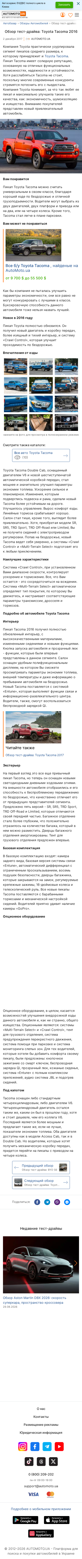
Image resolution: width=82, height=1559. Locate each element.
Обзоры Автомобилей (34, 23)
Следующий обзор (39, 1181)
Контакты (41, 1417)
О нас (41, 1409)
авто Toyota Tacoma (33, 452)
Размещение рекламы (41, 1425)
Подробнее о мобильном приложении (41, 1509)
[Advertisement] (41, 963)
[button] (78, 14)
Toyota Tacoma (56, 56)
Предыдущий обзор (37, 1166)
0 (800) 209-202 (41, 1474)
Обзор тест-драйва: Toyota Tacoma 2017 (35, 755)
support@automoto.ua (41, 1486)
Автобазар (10, 23)
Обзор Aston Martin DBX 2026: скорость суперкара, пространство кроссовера (34, 1300)
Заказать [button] (64, 4)
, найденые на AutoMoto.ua (42, 268)
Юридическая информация (41, 1433)
